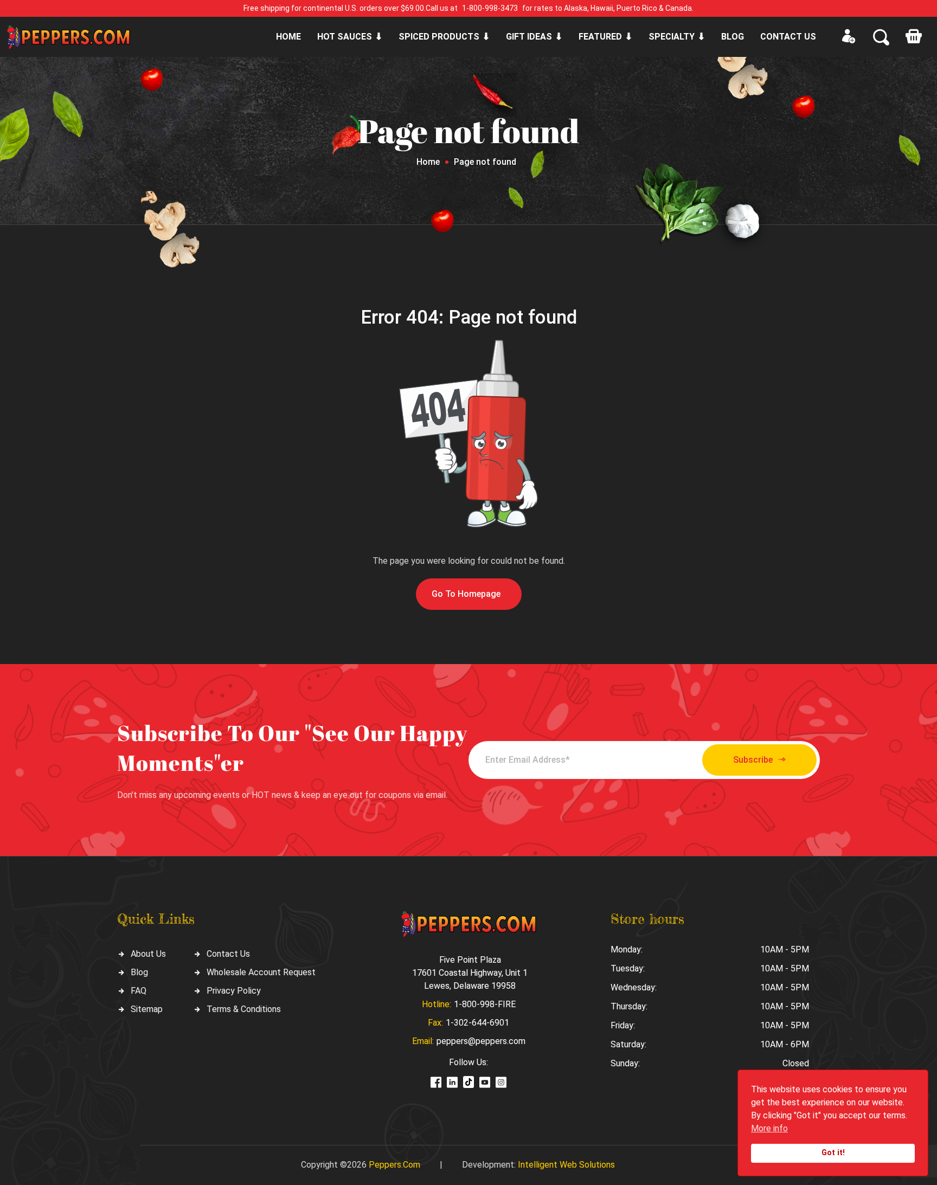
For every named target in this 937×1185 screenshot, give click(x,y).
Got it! (833, 1152)
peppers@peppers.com (481, 1041)
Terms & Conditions (244, 1009)
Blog (732, 36)
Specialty (672, 36)
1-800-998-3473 (490, 8)
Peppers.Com (394, 1165)
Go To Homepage (466, 594)
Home (288, 36)
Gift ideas (529, 36)
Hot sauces (344, 36)
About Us (148, 954)
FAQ (138, 991)
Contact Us (228, 954)
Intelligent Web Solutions (566, 1165)
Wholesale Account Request (261, 972)
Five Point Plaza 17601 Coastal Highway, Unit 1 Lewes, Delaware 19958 (470, 973)
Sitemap (147, 1009)
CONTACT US (788, 36)
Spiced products (439, 36)
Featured (600, 36)
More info (769, 1128)
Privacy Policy (234, 991)
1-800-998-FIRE (485, 1004)
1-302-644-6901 (477, 1022)
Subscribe (753, 760)
